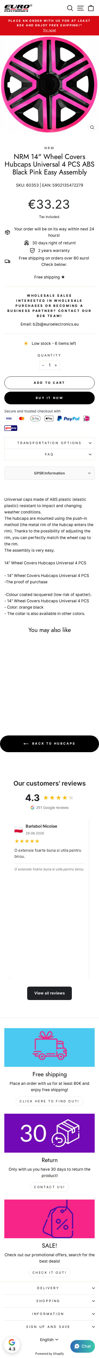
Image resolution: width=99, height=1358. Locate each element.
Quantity (49, 355)
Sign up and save (48, 1327)
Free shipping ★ (49, 277)
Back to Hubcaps (53, 743)
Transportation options (49, 443)
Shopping (48, 1301)
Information (48, 1314)
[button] (82, 1346)
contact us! (49, 1187)
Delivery (48, 1288)
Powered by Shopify (49, 1353)
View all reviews (49, 993)
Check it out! (49, 1272)
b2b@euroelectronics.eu (56, 324)
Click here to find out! (49, 1101)
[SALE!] (49, 1219)
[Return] (49, 1133)
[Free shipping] (49, 1047)
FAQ (49, 454)
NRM (49, 148)
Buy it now (49, 398)
